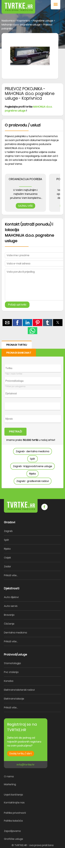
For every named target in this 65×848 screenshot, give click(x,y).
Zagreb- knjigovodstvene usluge (32, 466)
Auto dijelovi (11, 597)
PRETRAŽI (15, 431)
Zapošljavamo (12, 831)
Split (32, 459)
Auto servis (11, 606)
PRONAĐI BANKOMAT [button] (18, 353)
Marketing (10, 784)
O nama (9, 776)
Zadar (7, 566)
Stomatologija (12, 663)
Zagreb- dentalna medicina (32, 451)
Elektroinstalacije (14, 698)
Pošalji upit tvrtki (17, 304)
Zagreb (8, 531)
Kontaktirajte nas (14, 802)
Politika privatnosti (15, 813)
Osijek (7, 557)
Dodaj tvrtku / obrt (20, 753)
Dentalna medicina (15, 632)
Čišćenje (9, 624)
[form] (32, 414)
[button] (55, 4)
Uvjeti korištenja (13, 794)
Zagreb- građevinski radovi (32, 481)
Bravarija (9, 615)
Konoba (8, 681)
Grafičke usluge (13, 839)
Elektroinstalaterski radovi (19, 690)
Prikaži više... (11, 575)
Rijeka (32, 473)
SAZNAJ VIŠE (25, 206)
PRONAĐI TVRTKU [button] (16, 345)
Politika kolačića (13, 821)
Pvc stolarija (11, 672)
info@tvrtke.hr (26, 764)
